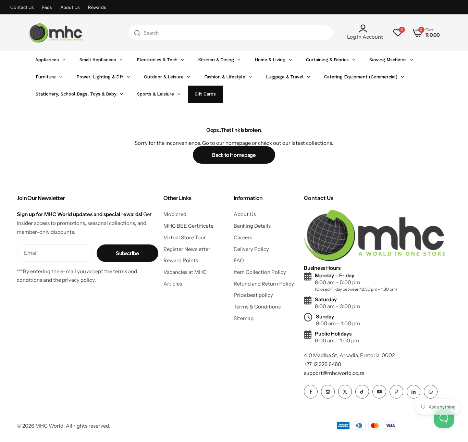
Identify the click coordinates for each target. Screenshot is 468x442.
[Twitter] (345, 392)
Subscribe (127, 253)
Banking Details (252, 226)
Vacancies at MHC (185, 272)
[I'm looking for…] (137, 32)
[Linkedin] (413, 392)
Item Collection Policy (260, 272)
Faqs (47, 7)
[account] (365, 28)
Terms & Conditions (257, 306)
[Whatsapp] (431, 392)
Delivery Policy (251, 249)
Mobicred (174, 214)
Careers (243, 237)
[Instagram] (328, 392)
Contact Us (22, 7)
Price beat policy (253, 295)
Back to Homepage (234, 155)
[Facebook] (311, 392)
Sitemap (244, 318)
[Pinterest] (396, 392)
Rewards (97, 7)
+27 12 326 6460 (322, 364)
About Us (69, 7)
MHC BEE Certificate (188, 226)
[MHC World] (55, 32)
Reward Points (180, 260)
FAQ (239, 260)
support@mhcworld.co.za (334, 373)
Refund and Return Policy (264, 283)
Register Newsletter (186, 249)
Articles (172, 283)
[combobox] (230, 32)
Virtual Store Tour (184, 237)
